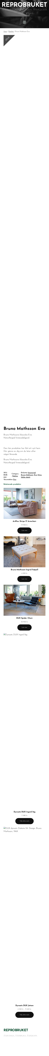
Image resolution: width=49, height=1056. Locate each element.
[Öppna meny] (24, 22)
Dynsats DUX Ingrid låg (24, 812)
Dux (14, 479)
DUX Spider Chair (24, 618)
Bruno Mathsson (27, 475)
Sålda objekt (25, 477)
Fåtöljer (11, 31)
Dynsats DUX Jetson (24, 1006)
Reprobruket (16, 1030)
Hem (5, 31)
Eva (35, 475)
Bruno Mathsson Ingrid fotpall (24, 570)
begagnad (32, 473)
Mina (40, 475)
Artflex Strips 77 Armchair (24, 521)
